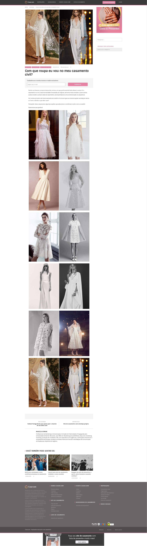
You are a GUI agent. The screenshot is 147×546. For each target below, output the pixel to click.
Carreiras (53, 491)
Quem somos (118, 529)
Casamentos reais (105, 489)
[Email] (40, 444)
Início (26, 7)
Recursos (53, 507)
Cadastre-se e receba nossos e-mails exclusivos (42, 80)
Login (120, 2)
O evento (78, 491)
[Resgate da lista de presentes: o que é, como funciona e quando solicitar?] (82, 462)
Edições (78, 493)
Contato (78, 498)
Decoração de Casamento (107, 493)
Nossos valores (55, 489)
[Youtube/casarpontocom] (101, 507)
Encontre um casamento (57, 518)
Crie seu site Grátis (109, 2)
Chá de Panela (104, 496)
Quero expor (79, 494)
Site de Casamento (79, 2)
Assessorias (52, 2)
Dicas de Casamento (106, 500)
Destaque (31, 7)
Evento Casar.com (64, 2)
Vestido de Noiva (105, 494)
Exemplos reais (55, 511)
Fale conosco (54, 493)
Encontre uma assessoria (82, 505)
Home (77, 489)
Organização (104, 491)
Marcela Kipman (64, 67)
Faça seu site (54, 503)
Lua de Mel (103, 498)
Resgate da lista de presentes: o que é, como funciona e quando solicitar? (81, 474)
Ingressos (78, 496)
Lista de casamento (56, 505)
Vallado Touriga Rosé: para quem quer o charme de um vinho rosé (42, 424)
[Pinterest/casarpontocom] (100, 507)
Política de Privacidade (56, 494)
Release (101, 529)
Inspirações (41, 2)
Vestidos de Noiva (46, 67)
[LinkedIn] (36, 444)
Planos (52, 509)
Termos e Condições (56, 496)
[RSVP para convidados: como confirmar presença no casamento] (36, 462)
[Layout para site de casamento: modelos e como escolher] (59, 462)
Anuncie (109, 529)
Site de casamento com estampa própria (76, 423)
